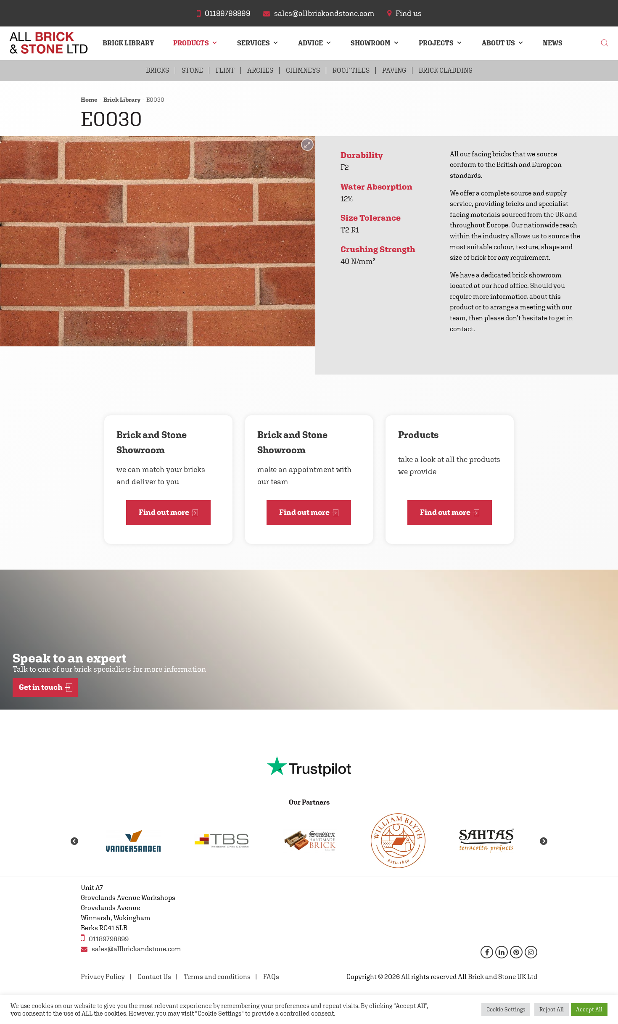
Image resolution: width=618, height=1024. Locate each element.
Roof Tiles (351, 70)
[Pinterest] (516, 952)
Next (543, 841)
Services (253, 43)
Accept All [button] (589, 1009)
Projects (436, 43)
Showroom (371, 43)
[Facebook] (487, 952)
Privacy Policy (103, 977)
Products (191, 43)
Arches (260, 70)
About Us (498, 43)
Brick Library (128, 43)
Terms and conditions (217, 977)
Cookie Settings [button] (505, 1009)
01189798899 (109, 939)
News (553, 43)
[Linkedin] (501, 952)
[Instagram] (531, 952)
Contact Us (154, 977)
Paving (394, 70)
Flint (225, 70)
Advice (310, 43)
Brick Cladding (446, 70)
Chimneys (303, 70)
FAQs (271, 977)
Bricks (157, 70)
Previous (74, 841)
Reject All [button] (551, 1009)
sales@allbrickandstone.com (136, 949)
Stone (192, 70)
